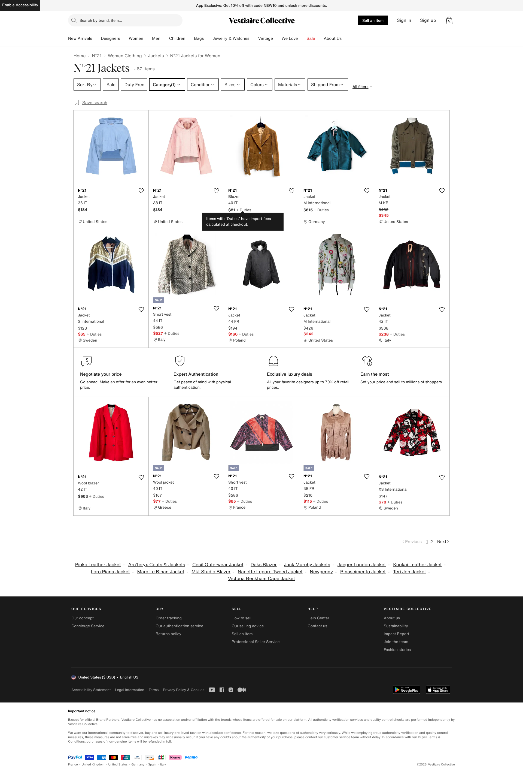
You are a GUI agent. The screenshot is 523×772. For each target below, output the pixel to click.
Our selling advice (248, 626)
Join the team (396, 642)
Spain (152, 764)
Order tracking (169, 618)
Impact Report (396, 634)
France (73, 764)
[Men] (165, 38)
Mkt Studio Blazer (210, 571)
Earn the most (374, 374)
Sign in (404, 20)
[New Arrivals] (96, 38)
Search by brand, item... (101, 20)
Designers (110, 38)
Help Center (318, 618)
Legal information (129, 689)
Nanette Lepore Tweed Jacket (270, 571)
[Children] (189, 38)
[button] (449, 20)
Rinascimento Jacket (363, 571)
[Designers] (124, 38)
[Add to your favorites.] (141, 191)
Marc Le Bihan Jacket (160, 571)
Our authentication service (179, 626)
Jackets (156, 55)
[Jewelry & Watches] (253, 38)
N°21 (97, 55)
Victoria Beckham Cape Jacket (261, 578)
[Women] (147, 38)
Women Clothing (125, 55)
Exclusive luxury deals (289, 374)
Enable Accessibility (20, 5)
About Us (333, 38)
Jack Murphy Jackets (307, 564)
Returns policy (168, 634)
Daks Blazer (264, 564)
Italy (163, 764)
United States (118, 764)
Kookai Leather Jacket (417, 564)
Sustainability (396, 626)
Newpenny (321, 571)
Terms (153, 689)
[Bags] (208, 38)
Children (177, 38)
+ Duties (243, 210)
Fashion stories (397, 650)
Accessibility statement (91, 689)
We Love (290, 38)
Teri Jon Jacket (409, 571)
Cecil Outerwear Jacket (217, 564)
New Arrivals (80, 38)
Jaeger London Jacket (361, 564)
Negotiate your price (101, 374)
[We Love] (302, 38)
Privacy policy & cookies (183, 689)
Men (156, 38)
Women (136, 38)
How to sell (241, 618)
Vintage (265, 38)
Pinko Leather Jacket (98, 564)
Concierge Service (87, 626)
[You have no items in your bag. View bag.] (449, 20)
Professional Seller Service (255, 642)
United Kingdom (93, 764)
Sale (311, 38)
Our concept (82, 618)
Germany (137, 764)
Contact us (317, 626)
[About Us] (346, 38)
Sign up (428, 20)
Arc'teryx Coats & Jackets (156, 564)
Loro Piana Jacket (110, 571)
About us (392, 618)
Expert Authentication (196, 374)
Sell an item (373, 20)
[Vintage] (277, 38)
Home (80, 55)
